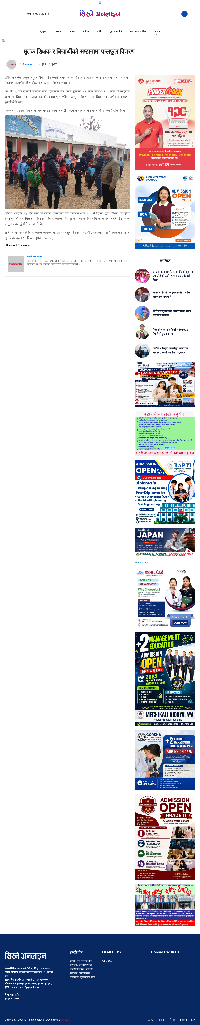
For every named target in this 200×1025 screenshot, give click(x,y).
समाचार (57, 31)
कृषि (99, 31)
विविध (157, 31)
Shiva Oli (67, 1019)
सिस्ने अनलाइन (25, 64)
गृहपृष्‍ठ (43, 31)
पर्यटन (86, 31)
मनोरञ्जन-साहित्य (138, 31)
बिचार (72, 31)
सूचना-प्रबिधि (115, 31)
